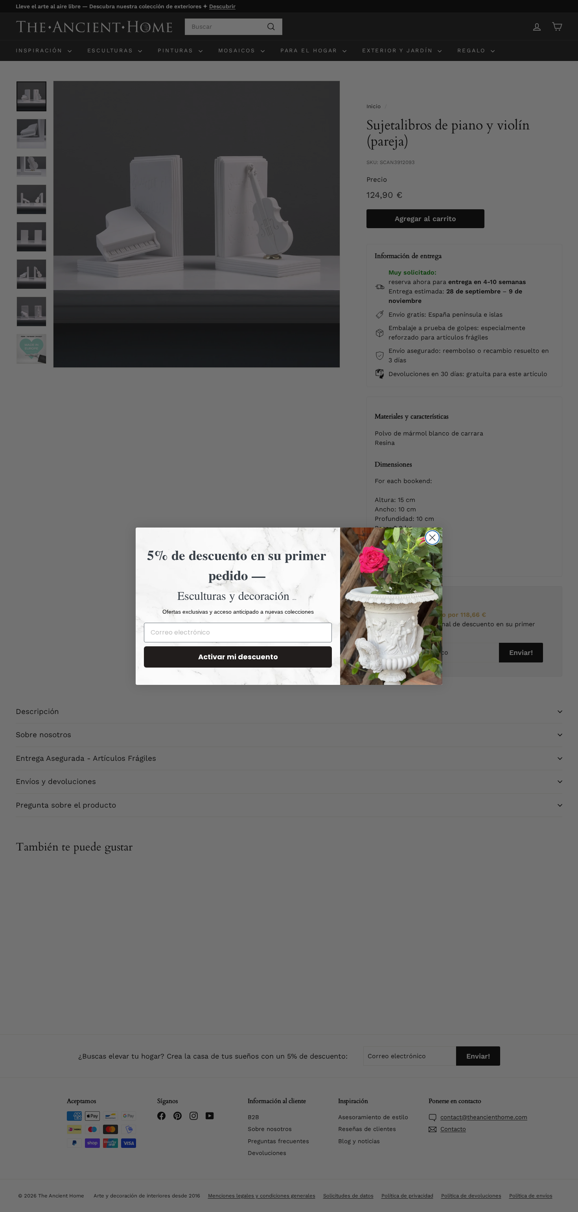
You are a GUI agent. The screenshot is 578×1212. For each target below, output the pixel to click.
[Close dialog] (432, 537)
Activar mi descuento (238, 657)
